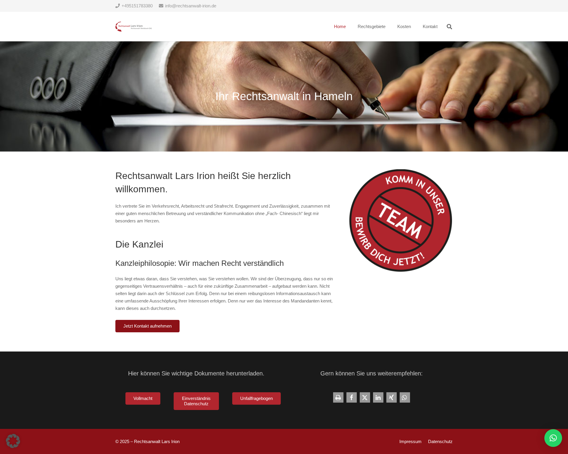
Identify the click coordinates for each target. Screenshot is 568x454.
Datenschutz (440, 441)
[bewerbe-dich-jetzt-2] (401, 220)
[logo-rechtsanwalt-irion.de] (133, 27)
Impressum (410, 441)
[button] (449, 26)
